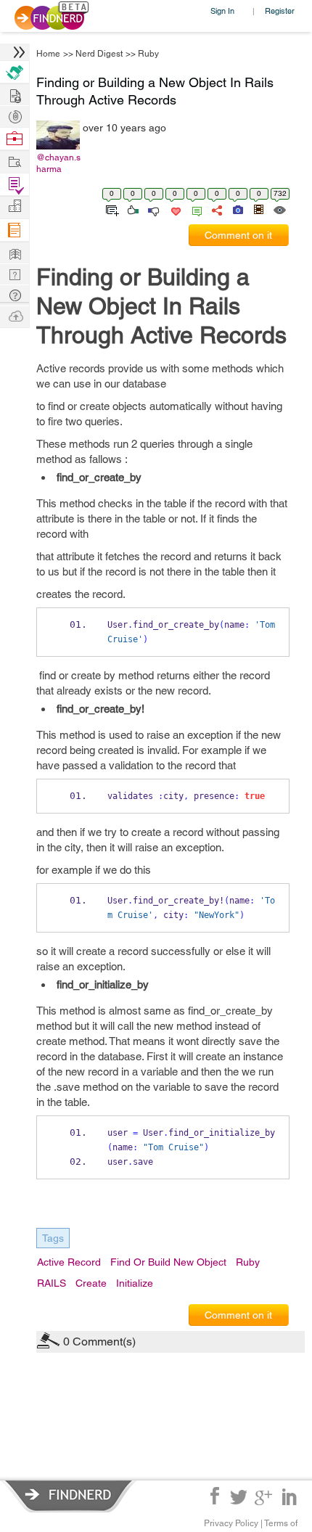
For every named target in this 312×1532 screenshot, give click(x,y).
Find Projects (14, 161)
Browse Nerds (14, 115)
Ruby (148, 54)
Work (14, 139)
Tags (53, 1238)
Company (14, 206)
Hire (14, 72)
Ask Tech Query (14, 294)
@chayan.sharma (58, 163)
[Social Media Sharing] (216, 209)
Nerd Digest (99, 54)
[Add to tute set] (111, 209)
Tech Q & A (14, 273)
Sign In (222, 10)
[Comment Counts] (194, 209)
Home (48, 54)
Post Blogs (14, 315)
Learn (14, 230)
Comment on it (238, 235)
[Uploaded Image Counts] (237, 209)
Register (280, 10)
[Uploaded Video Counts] (258, 209)
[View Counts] (279, 209)
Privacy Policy (231, 1523)
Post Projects (14, 94)
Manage (14, 184)
